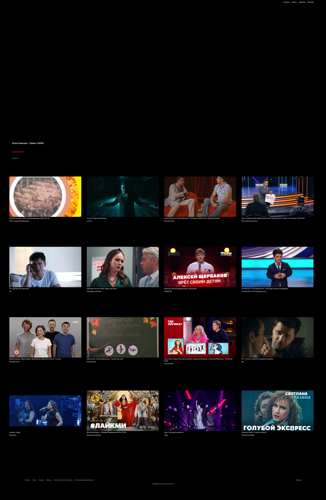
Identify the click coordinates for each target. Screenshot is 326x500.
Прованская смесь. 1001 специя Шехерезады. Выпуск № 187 (29, 218)
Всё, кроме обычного (250, 221)
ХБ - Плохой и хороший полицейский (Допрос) (257, 359)
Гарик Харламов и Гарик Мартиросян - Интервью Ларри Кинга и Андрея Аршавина (192, 218)
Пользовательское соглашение (63, 480)
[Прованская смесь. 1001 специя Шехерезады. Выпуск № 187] (45, 196)
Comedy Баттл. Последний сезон (254, 291)
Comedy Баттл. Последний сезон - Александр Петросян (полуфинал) (265, 288)
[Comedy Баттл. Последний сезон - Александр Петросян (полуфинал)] (278, 267)
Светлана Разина (248, 435)
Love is (89, 221)
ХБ (10, 291)
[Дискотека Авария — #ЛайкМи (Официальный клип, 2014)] (123, 411)
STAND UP (168, 291)
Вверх (298, 480)
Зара (166, 435)
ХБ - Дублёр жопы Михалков (19, 288)
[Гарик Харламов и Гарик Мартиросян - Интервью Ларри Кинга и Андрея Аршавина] (200, 196)
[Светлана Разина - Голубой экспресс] (278, 411)
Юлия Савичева (18, 152)
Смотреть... (15, 158)
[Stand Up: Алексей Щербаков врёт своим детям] (200, 267)
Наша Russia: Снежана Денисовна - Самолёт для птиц (105, 359)
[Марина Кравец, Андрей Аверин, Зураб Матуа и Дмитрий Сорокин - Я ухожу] (45, 337)
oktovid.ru (171, 483)
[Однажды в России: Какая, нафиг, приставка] (123, 267)
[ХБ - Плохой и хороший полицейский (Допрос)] (278, 337)
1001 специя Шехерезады (19, 221)
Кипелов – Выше (14, 432)
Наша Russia (91, 362)
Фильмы (310, 2)
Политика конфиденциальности (84, 480)
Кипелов (12, 435)
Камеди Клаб (169, 221)
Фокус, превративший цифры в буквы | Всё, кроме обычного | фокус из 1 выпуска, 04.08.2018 (273, 218)
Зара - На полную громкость (173, 432)
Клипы (294, 2)
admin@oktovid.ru (157, 483)
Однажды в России (94, 291)
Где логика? (168, 363)
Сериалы (302, 2)
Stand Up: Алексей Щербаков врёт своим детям (180, 288)
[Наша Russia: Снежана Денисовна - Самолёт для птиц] (123, 337)
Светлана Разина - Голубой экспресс (254, 432)
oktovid (11, 2)
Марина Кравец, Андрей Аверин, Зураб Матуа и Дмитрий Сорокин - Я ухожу (35, 359)
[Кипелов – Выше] (45, 411)
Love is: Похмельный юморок (97, 218)
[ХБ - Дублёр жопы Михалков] (45, 267)
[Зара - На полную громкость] (200, 411)
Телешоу (286, 2)
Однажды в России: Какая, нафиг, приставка (102, 288)
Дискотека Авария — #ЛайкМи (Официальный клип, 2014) (106, 432)
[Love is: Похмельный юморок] (123, 196)
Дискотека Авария (94, 435)
